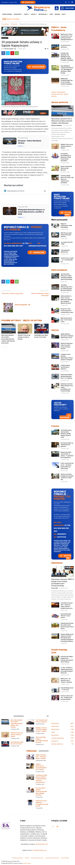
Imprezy (55, 330)
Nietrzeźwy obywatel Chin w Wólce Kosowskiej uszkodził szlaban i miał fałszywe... (61, 121)
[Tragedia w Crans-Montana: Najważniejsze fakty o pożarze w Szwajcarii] (55, 356)
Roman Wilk (54, 588)
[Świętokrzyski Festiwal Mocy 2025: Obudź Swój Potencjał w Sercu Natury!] (55, 625)
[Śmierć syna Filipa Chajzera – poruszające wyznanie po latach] (30, 739)
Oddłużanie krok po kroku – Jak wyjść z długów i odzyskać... (41, 756)
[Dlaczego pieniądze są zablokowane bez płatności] (55, 444)
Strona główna (7, 14)
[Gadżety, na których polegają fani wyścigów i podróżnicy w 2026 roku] (55, 476)
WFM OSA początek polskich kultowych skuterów (66, 234)
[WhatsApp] (17, 53)
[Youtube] (72, 2)
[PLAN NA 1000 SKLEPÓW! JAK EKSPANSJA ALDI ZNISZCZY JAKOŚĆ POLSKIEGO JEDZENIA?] (55, 55)
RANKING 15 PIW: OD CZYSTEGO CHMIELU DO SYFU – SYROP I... (41, 729)
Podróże (55, 426)
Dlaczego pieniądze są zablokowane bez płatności (67, 444)
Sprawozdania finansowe (52, 858)
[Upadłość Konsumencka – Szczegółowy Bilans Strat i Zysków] (30, 766)
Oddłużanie (64, 417)
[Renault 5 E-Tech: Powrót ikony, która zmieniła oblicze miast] (55, 310)
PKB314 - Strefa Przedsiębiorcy (58, 28)
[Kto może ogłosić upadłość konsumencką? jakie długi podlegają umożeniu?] (30, 789)
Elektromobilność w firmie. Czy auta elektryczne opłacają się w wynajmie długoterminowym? (66, 299)
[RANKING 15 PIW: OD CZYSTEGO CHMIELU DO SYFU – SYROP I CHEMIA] (30, 729)
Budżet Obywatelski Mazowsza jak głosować (66, 168)
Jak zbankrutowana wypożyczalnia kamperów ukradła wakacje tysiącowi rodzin (66, 434)
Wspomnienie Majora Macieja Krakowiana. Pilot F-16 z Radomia (66, 376)
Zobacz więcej (27, 863)
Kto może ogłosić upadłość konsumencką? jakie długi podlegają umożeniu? (41, 791)
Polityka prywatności (17, 858)
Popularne (37, 332)
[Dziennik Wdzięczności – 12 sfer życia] (55, 689)
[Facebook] (68, 2)
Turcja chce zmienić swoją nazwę (12, 293)
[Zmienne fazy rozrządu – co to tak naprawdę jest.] (55, 260)
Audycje (33, 14)
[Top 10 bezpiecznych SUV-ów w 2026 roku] (30, 722)
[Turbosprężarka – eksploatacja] (55, 252)
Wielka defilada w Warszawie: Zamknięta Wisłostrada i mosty (67, 335)
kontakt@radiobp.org (39, 850)
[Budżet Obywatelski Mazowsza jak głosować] (55, 168)
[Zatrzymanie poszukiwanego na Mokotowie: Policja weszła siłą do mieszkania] (55, 155)
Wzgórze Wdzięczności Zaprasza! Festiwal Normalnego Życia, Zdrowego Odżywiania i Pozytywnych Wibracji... (67, 638)
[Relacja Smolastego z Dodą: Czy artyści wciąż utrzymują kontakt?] (55, 345)
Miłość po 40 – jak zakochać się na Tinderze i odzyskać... (67, 680)
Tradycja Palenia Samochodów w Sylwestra (65, 367)
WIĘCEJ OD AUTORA (32, 320)
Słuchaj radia (38, 67)
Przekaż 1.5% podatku (13, 19)
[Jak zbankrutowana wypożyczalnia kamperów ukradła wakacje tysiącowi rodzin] (55, 432)
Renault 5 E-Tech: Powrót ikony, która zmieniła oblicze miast (67, 310)
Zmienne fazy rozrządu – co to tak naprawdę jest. (67, 259)
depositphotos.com (41, 844)
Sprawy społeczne (59, 102)
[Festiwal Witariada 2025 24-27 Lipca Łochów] (55, 616)
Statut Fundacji (65, 858)
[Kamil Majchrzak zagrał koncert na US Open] (41, 329)
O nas (63, 14)
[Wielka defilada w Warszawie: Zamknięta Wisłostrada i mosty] (55, 336)
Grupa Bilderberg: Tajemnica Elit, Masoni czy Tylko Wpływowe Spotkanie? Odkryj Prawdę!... (67, 69)
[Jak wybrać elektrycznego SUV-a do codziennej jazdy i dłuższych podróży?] (55, 287)
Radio (26, 14)
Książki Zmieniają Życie (59, 651)
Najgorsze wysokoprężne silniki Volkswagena (66, 225)
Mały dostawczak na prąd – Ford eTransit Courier (66, 319)
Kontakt (27, 858)
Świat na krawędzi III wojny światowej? (40, 294)
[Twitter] (8, 53)
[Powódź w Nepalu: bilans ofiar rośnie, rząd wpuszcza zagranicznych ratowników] (55, 177)
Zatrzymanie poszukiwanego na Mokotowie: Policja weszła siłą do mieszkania (66, 157)
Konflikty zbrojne (22, 332)
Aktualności (17, 14)
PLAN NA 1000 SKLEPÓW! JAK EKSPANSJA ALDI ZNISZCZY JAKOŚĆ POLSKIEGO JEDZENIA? (67, 57)
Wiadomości (14, 24)
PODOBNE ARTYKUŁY (11, 320)
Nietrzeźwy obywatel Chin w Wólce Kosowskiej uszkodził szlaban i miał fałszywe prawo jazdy (8, 339)
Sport (51, 14)
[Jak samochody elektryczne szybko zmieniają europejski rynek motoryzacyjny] (55, 276)
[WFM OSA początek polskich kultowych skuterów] (55, 235)
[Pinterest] (12, 53)
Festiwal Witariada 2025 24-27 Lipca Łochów (66, 615)
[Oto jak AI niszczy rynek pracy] (55, 47)
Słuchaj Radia (29, 2)
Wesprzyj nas (38, 252)
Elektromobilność (59, 270)
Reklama (57, 14)
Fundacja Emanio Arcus (37, 858)
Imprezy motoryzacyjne (58, 92)
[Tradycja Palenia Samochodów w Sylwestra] (55, 367)
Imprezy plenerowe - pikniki (58, 576)
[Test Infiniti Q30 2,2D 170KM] (55, 244)
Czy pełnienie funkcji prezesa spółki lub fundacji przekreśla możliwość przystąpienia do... (41, 779)
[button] (66, 2)
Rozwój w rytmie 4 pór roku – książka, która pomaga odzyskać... (67, 697)
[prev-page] (2, 347)
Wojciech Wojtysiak (56, 125)
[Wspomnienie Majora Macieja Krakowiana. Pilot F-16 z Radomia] (55, 376)
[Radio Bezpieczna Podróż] (38, 8)
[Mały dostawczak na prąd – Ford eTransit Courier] (55, 320)
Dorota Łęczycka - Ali (10, 48)
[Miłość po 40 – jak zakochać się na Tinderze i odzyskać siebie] (55, 680)
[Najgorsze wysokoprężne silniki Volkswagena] (55, 225)
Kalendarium (57, 563)
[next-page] (5, 347)
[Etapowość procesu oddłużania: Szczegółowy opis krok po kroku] (30, 802)
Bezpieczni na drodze (7, 332)
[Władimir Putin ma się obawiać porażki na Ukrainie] (25, 329)
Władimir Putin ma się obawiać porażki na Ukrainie (24, 337)
